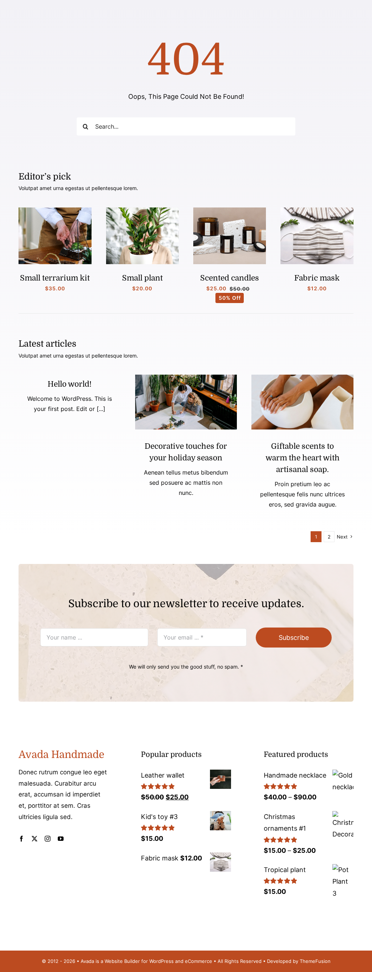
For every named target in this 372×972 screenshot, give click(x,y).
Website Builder (122, 961)
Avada (87, 961)
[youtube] (61, 839)
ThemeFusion (315, 961)
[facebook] (21, 839)
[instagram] (47, 839)
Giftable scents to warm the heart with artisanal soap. (303, 458)
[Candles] (229, 210)
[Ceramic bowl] (302, 378)
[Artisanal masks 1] (316, 210)
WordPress (161, 961)
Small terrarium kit (55, 278)
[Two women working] (186, 378)
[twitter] (34, 839)
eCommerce (198, 961)
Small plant (142, 278)
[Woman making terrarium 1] (55, 210)
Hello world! (70, 384)
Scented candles (229, 278)
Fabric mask (317, 278)
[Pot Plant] (142, 210)
